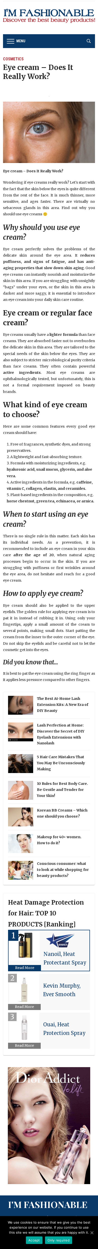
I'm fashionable (47, 1204)
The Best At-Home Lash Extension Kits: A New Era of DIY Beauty (62, 704)
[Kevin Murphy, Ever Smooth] (24, 989)
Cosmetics (13, 59)
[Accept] (91, 1232)
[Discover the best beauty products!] (49, 17)
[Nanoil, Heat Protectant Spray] (25, 945)
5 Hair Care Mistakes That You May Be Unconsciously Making (61, 763)
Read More (24, 967)
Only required (58, 1240)
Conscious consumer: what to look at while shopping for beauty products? (63, 869)
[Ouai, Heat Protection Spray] (24, 1028)
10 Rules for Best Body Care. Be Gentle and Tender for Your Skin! (62, 789)
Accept (34, 1240)
